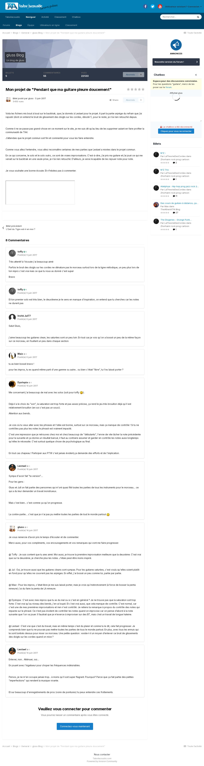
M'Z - (163, 153)
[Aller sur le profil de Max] (156, 204)
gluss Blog (15, 55)
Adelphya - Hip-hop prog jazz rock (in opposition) (179, 186)
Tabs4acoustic (12, 17)
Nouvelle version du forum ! (169, 62)
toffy (20, 251)
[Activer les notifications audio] (196, 75)
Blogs (19, 25)
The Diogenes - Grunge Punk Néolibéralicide (175, 219)
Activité (45, 17)
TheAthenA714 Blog (170, 209)
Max (166, 206)
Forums (6, 25)
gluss (21, 60)
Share (114, 100)
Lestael (22, 466)
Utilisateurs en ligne (50, 25)
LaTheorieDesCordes (175, 156)
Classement (71, 25)
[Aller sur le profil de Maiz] (12, 355)
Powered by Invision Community (102, 761)
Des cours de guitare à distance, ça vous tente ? (178, 203)
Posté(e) (27, 255)
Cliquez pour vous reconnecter (176, 131)
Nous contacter (102, 754)
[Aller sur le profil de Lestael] (12, 467)
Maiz (20, 353)
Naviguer (31, 17)
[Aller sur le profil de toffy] (12, 253)
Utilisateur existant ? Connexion (182, 6)
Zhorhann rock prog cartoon (174, 159)
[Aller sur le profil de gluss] (8, 99)
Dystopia (23, 382)
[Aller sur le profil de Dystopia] (12, 384)
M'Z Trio (164, 169)
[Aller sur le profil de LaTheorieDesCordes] (156, 154)
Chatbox (76, 17)
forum (168, 87)
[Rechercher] (198, 16)
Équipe (31, 25)
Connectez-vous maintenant (75, 726)
